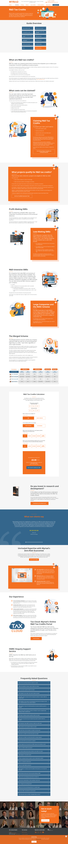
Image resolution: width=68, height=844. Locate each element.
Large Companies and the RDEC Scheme (26, 40)
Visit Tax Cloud (36, 638)
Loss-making (39, 425)
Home (10, 4)
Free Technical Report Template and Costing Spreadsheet (44, 151)
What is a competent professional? (25, 761)
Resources (48, 4)
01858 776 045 (17, 834)
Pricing (22, 4)
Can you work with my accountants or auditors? (27, 740)
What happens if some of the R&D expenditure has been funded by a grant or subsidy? (32, 707)
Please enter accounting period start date (34, 403)
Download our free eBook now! (39, 503)
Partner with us (41, 4)
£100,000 (34, 435)
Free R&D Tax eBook (39, 44)
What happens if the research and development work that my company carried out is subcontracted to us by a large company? (33, 702)
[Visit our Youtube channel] (43, 832)
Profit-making (28, 425)
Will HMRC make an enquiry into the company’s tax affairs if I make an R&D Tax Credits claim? (33, 697)
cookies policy (38, 839)
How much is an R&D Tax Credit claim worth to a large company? (30, 737)
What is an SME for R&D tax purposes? (25, 747)
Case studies (33, 4)
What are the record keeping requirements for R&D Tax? (29, 776)
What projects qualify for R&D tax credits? (40, 32)
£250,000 (38, 435)
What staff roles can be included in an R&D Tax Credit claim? (29, 730)
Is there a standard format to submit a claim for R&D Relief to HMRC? (31, 758)
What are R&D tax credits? (26, 28)
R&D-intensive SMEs (38, 36)
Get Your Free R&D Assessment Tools (21, 196)
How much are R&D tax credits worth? (27, 36)
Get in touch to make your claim (34, 467)
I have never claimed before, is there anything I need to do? (29, 780)
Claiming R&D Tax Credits (26, 32)
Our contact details (13, 830)
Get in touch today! (34, 559)
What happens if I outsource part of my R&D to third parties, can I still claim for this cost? (33, 769)
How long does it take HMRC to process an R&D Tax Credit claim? (30, 723)
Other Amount (43, 436)
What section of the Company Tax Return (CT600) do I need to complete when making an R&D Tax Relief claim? (32, 711)
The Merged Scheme (39, 40)
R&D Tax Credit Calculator (26, 44)
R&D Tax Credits (24, 832)
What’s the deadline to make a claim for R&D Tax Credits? (29, 686)
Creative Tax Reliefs (25, 834)
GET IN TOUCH (45, 820)
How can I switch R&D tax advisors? (25, 765)
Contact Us (56, 5)
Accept (34, 841)
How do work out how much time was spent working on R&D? (29, 773)
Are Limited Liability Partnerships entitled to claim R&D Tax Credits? (31, 751)
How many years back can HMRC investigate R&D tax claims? (29, 794)
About (27, 4)
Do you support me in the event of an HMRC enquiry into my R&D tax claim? (32, 744)
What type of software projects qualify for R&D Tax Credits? (29, 715)
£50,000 (29, 435)
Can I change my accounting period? (25, 783)
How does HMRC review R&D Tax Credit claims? (27, 790)
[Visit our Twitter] (38, 832)
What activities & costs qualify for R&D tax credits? (28, 726)
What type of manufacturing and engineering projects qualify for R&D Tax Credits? (32, 719)
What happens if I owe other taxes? (25, 754)
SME (28, 418)
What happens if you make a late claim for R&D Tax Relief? (29, 693)
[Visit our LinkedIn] (36, 832)
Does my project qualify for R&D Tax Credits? (27, 689)
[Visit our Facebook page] (41, 832)
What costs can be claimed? (39, 28)
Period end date (34, 408)
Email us (10, 831)
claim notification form (41, 79)
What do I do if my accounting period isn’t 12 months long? (29, 787)
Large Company (39, 418)
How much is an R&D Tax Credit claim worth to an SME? (28, 733)
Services (17, 4)
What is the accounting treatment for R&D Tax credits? (28, 682)
